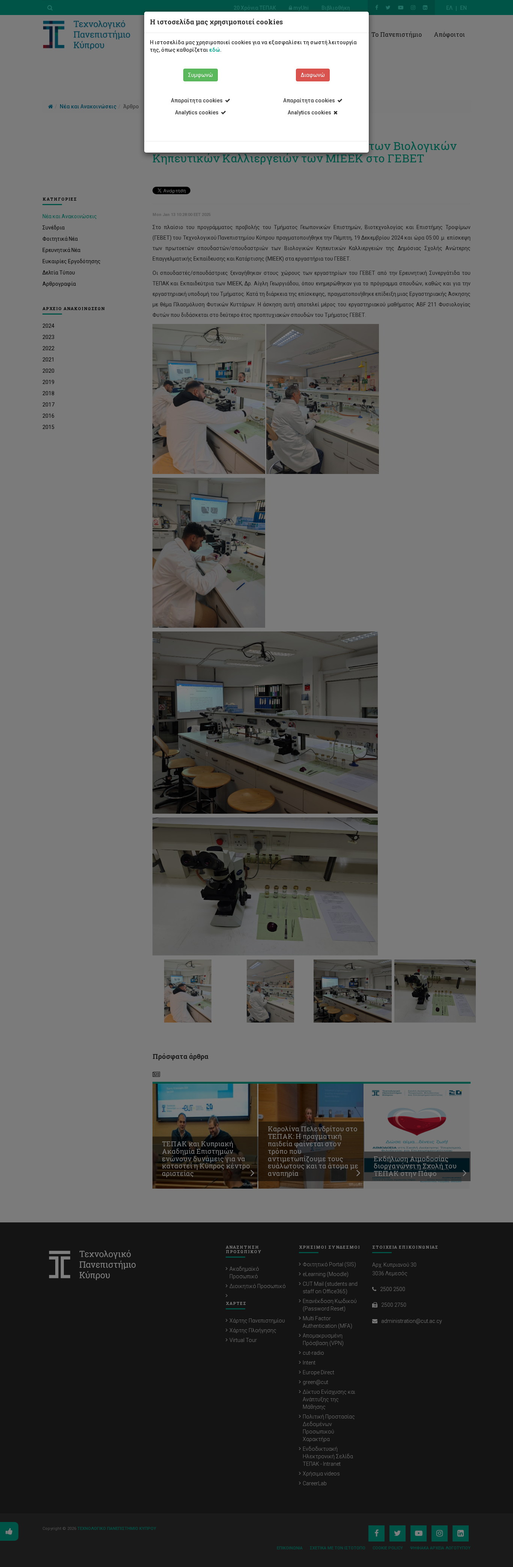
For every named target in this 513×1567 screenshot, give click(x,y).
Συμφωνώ (200, 75)
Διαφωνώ (313, 75)
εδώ (214, 50)
